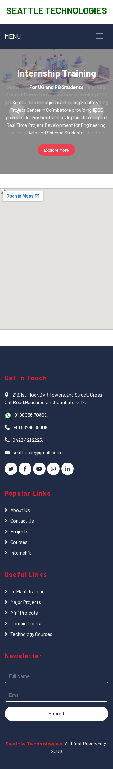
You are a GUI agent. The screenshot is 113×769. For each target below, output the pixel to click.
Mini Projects (24, 612)
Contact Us (22, 520)
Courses (19, 542)
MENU (13, 36)
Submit (56, 713)
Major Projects (25, 602)
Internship (21, 552)
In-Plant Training (27, 591)
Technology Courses (31, 634)
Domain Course (26, 623)
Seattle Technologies (33, 743)
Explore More (56, 150)
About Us (20, 510)
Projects (19, 531)
